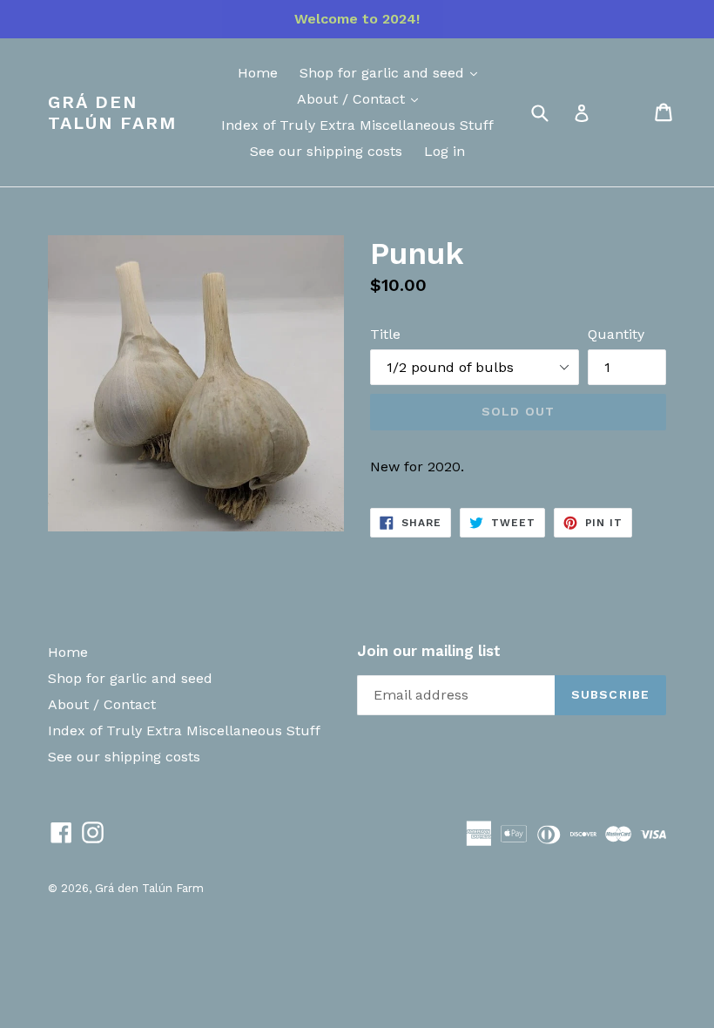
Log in (444, 151)
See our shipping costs (326, 151)
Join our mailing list (429, 650)
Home (258, 72)
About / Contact (353, 99)
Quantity (616, 334)
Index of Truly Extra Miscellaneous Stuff (357, 125)
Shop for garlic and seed (384, 72)
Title (385, 334)
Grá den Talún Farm (112, 112)
